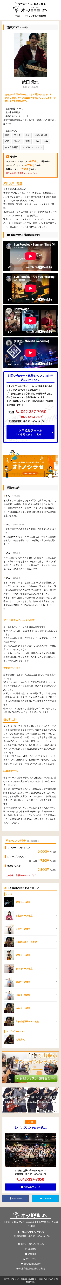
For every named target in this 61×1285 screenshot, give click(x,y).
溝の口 (17, 141)
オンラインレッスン (32, 147)
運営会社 (31, 1253)
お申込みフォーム (30, 432)
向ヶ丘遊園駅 (11, 147)
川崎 (37, 141)
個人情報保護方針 (32, 1263)
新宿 (7, 135)
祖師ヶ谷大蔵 (41, 135)
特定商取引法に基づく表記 (32, 1268)
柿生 (46, 141)
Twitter (47, 1198)
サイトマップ (31, 1258)
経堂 (28, 135)
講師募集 (31, 1249)
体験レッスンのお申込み (32, 1244)
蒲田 (28, 141)
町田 (7, 141)
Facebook (17, 1198)
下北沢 (17, 135)
